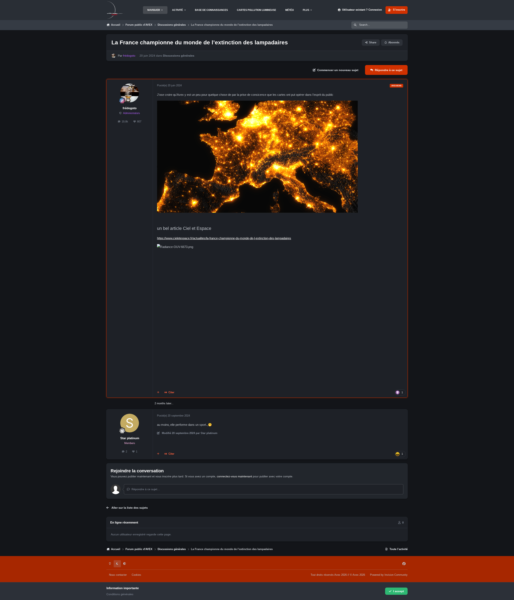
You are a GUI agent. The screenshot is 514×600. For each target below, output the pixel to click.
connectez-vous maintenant (234, 476)
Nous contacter (118, 575)
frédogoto (130, 108)
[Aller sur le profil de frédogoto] (113, 56)
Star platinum (129, 438)
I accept (398, 591)
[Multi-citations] (158, 392)
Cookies (136, 575)
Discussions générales (178, 55)
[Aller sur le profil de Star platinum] (129, 423)
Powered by (389, 575)
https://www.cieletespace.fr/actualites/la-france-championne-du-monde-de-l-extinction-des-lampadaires (224, 238)
